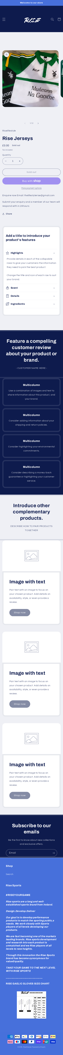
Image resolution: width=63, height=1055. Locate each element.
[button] (3, 19)
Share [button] (9, 214)
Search (9, 874)
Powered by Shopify (38, 1047)
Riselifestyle (27, 1047)
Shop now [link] (19, 612)
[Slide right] (38, 123)
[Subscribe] (53, 853)
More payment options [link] (31, 188)
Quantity (6, 155)
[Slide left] (25, 123)
